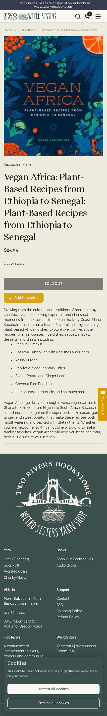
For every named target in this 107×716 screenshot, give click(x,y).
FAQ (59, 605)
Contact (62, 599)
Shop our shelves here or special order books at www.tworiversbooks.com (53, 4)
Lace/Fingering (16, 559)
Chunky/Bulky (15, 578)
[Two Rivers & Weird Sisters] (30, 16)
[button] (78, 16)
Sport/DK (11, 565)
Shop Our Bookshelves (74, 559)
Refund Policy (67, 617)
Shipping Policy (69, 611)
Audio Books (66, 565)
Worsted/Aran (15, 571)
